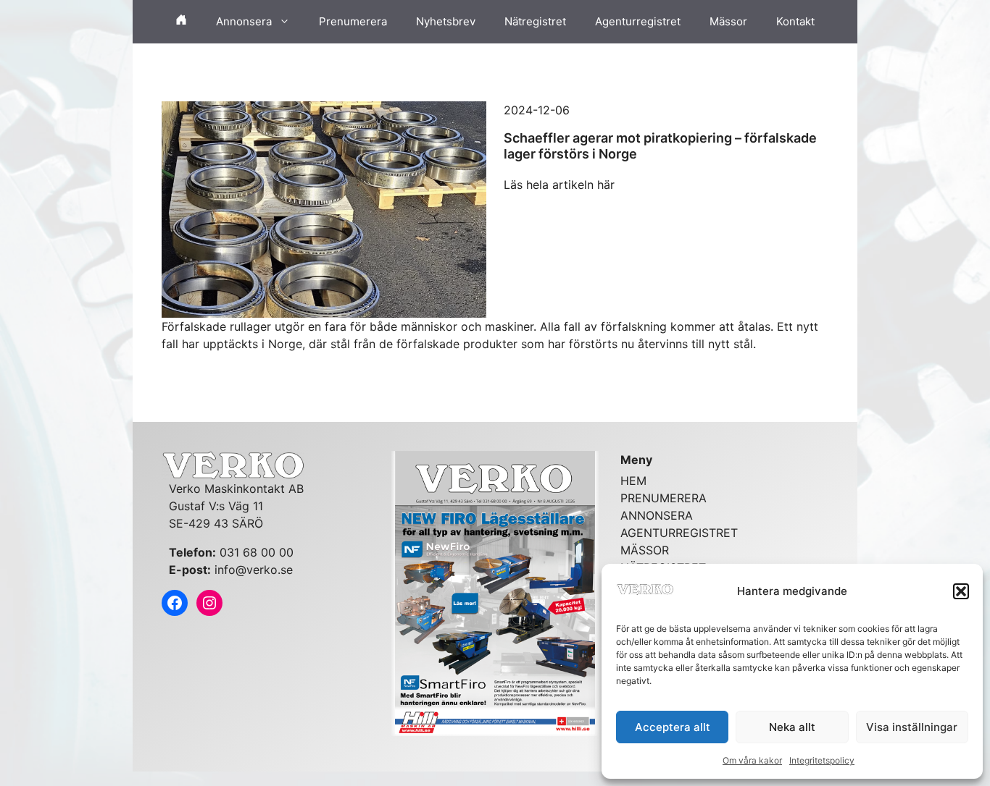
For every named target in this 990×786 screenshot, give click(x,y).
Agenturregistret (638, 21)
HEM (633, 480)
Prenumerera (353, 21)
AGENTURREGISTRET (679, 532)
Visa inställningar (911, 727)
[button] (961, 591)
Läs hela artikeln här (559, 184)
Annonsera (244, 21)
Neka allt (792, 727)
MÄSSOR (644, 550)
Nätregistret (535, 21)
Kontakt (795, 21)
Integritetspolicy (821, 760)
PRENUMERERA (663, 498)
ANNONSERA (656, 515)
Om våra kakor (752, 760)
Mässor (728, 21)
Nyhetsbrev (445, 21)
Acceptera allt (672, 727)
